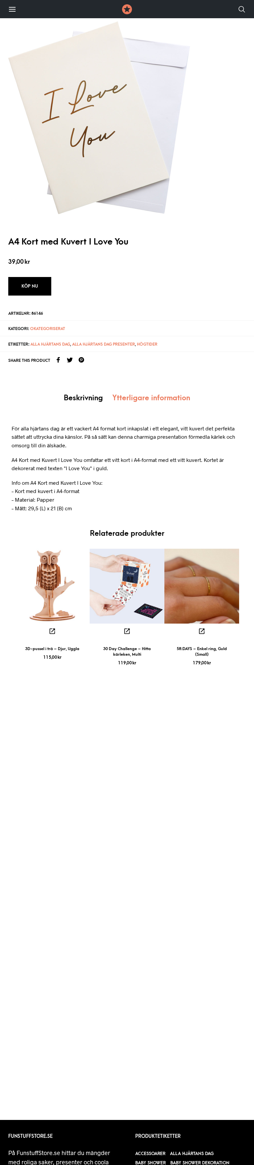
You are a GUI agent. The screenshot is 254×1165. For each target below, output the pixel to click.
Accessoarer (150, 1153)
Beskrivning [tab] (83, 398)
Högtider (147, 344)
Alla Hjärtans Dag (50, 344)
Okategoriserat (47, 328)
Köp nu (29, 286)
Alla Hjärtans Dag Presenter (103, 344)
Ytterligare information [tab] (151, 398)
